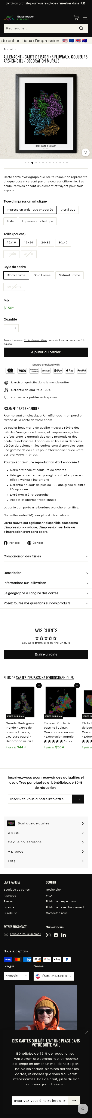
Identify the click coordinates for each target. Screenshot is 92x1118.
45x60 (28, 254)
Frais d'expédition (35, 340)
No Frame (14, 286)
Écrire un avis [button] (46, 654)
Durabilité (10, 913)
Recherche (53, 889)
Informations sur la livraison (25, 583)
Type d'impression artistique (25, 201)
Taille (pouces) (15, 234)
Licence (9, 907)
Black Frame (16, 275)
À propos (10, 895)
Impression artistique (37, 221)
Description (12, 573)
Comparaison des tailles (22, 556)
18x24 (28, 242)
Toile (10, 221)
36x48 (11, 254)
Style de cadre (15, 267)
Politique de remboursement (65, 907)
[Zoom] (86, 152)
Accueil (8, 49)
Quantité (10, 319)
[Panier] (76, 17)
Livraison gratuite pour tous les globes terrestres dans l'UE (45, 3)
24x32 (45, 242)
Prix (6, 300)
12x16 (11, 242)
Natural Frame (69, 275)
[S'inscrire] (74, 1100)
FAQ (30, 515)
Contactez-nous (57, 913)
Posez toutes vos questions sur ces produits (37, 603)
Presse (8, 901)
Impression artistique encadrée (30, 209)
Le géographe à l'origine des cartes (31, 593)
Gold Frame (42, 275)
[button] (54, 741)
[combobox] (46, 28)
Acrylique (68, 209)
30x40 (63, 242)
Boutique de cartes (17, 889)
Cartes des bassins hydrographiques (45, 677)
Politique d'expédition (61, 901)
